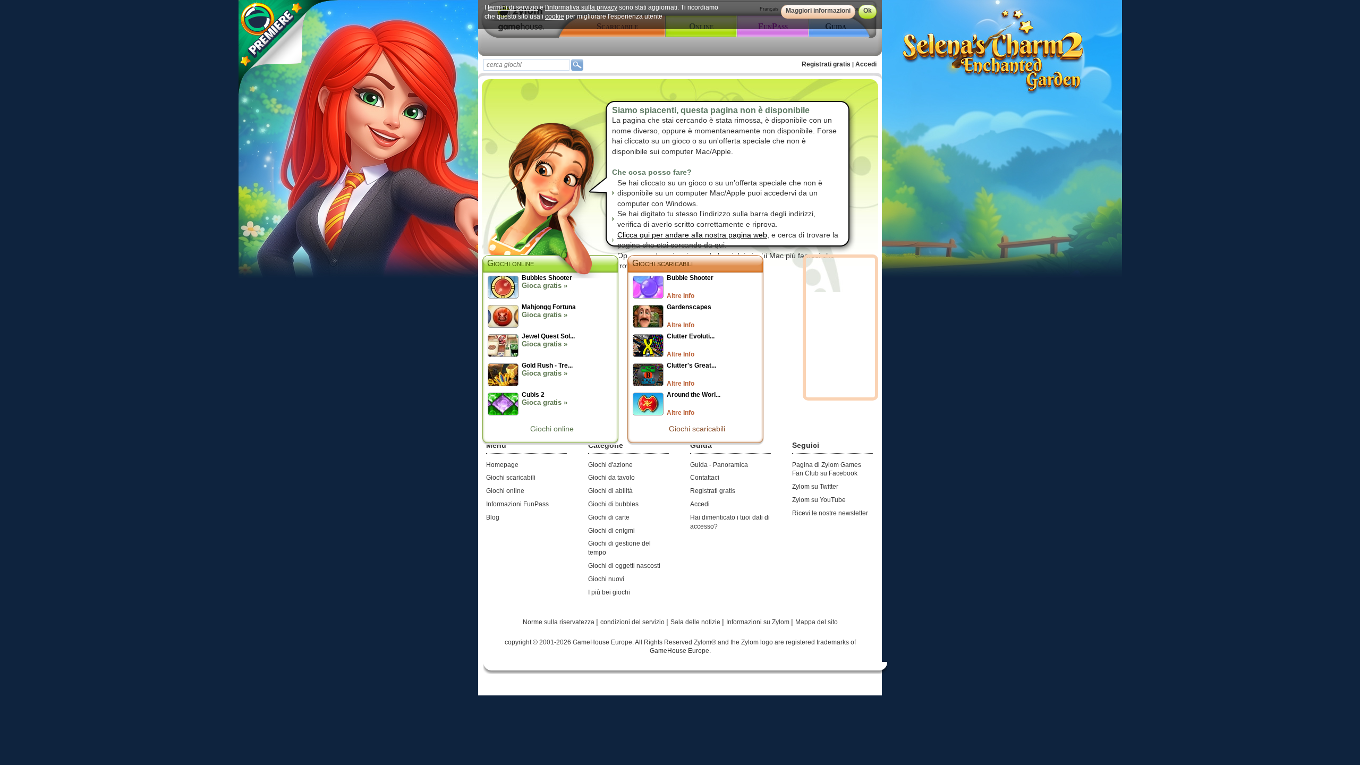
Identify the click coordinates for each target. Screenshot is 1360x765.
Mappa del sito (816, 622)
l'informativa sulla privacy (581, 7)
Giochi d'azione (610, 465)
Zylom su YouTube (819, 500)
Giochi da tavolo (611, 477)
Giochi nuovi (606, 579)
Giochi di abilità (610, 491)
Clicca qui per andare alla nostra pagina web (692, 235)
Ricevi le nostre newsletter (830, 513)
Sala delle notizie (696, 622)
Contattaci (704, 477)
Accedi (866, 64)
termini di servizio (513, 7)
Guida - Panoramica (719, 465)
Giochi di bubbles (613, 504)
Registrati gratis (826, 64)
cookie (554, 16)
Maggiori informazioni (818, 10)
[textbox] (526, 65)
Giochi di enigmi (611, 530)
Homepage (502, 465)
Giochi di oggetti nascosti (624, 566)
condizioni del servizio (633, 622)
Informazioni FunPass (517, 504)
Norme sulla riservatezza (559, 622)
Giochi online (552, 428)
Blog (492, 517)
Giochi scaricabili (662, 263)
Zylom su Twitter (815, 486)
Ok (867, 10)
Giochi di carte (609, 517)
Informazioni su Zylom (758, 622)
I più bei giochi (609, 592)
